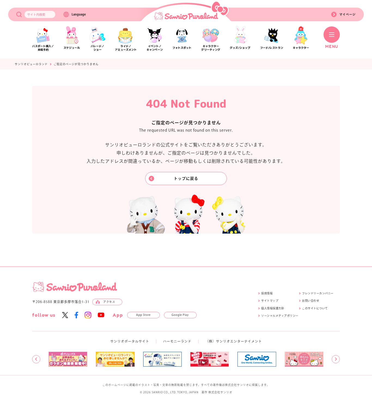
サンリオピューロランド (31, 64)
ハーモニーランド (177, 341)
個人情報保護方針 (272, 308)
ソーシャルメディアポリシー (279, 315)
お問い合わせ (310, 300)
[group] (67, 359)
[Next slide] (336, 359)
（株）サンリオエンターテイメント (233, 341)
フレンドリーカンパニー (318, 293)
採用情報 (267, 293)
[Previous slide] (36, 359)
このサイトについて (315, 308)
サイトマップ (269, 300)
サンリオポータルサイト (129, 341)
